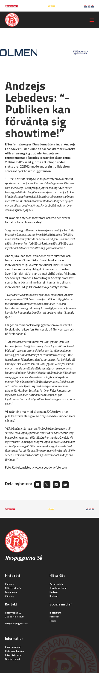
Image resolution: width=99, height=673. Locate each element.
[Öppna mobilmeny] (92, 20)
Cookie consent (13, 647)
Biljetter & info (13, 588)
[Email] (65, 484)
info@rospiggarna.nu (16, 623)
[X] (47, 484)
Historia (54, 592)
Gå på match (56, 584)
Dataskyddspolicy (14, 651)
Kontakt (54, 596)
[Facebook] (37, 484)
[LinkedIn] (56, 484)
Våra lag (9, 596)
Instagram (55, 612)
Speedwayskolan (58, 588)
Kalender (10, 584)
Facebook (54, 616)
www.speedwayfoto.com (51, 467)
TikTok (52, 621)
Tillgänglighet (12, 659)
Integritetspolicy (14, 655)
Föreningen (11, 592)
